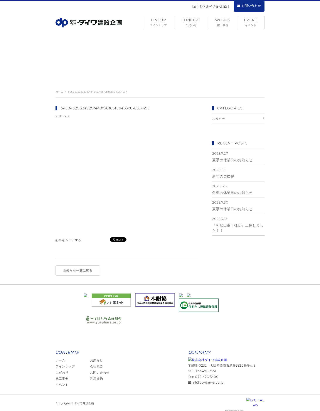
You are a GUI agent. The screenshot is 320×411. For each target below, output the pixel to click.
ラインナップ (65, 366)
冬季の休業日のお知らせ (232, 189)
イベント (62, 385)
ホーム (59, 91)
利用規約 (96, 379)
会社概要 (96, 366)
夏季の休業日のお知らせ (232, 157)
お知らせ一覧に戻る (78, 270)
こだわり (62, 372)
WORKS (222, 22)
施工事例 (62, 379)
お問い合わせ (251, 6)
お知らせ (96, 360)
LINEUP (158, 22)
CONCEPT (191, 22)
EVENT (251, 22)
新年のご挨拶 (223, 173)
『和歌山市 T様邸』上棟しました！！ (238, 225)
